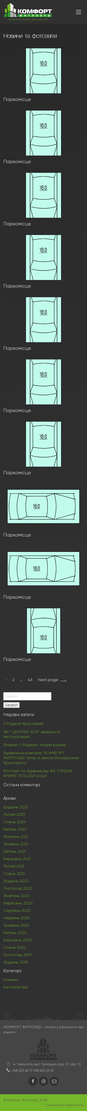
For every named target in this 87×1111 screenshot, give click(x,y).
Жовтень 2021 (15, 836)
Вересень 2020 (18, 903)
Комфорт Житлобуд (22, 1100)
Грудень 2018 (15, 962)
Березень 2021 (17, 859)
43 (30, 680)
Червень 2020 (16, 918)
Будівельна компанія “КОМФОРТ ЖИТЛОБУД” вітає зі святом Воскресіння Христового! (41, 758)
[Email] (54, 1081)
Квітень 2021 (14, 851)
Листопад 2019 (17, 955)
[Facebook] (32, 1081)
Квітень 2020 (15, 932)
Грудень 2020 (16, 881)
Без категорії (15, 987)
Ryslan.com (75, 1105)
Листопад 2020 (17, 888)
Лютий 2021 (13, 866)
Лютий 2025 (14, 814)
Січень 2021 (14, 873)
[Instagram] (43, 1081)
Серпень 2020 (17, 910)
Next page (48, 680)
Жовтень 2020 (16, 895)
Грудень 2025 (15, 807)
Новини (10, 979)
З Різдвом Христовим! (23, 723)
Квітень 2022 (14, 829)
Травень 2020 (16, 925)
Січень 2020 (14, 947)
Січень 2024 (14, 822)
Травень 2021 (15, 844)
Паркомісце (17, 99)
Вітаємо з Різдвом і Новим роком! (34, 745)
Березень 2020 (17, 940)
